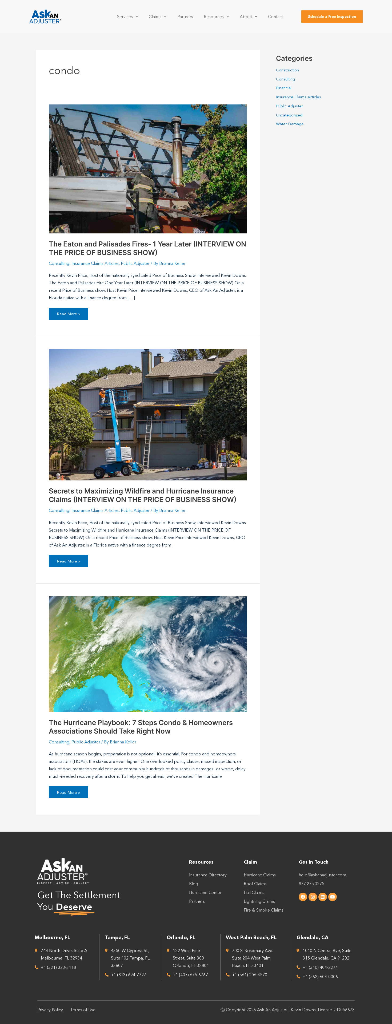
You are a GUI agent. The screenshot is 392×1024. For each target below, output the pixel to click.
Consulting (59, 263)
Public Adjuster (135, 263)
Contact (275, 16)
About (246, 16)
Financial (283, 87)
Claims (155, 16)
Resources (214, 16)
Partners (185, 16)
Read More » (68, 312)
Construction (287, 69)
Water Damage (290, 123)
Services (125, 16)
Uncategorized (289, 115)
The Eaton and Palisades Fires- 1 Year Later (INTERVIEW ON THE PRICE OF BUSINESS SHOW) (147, 248)
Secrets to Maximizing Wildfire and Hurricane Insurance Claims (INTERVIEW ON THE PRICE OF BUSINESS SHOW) (143, 495)
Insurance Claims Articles (95, 263)
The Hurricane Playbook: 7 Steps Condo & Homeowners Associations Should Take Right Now (141, 726)
